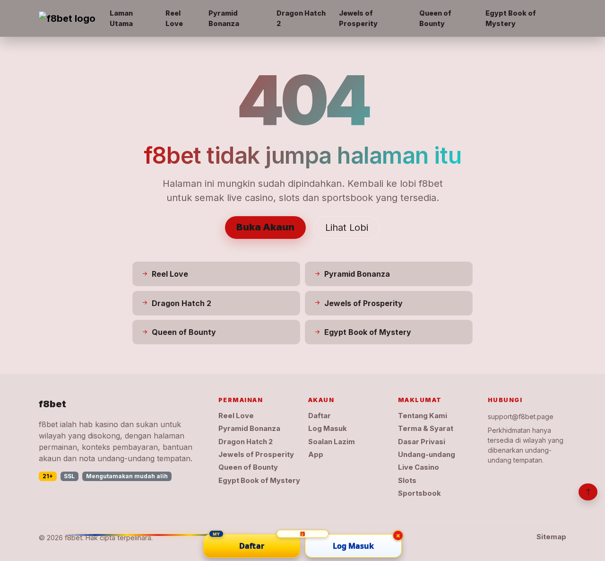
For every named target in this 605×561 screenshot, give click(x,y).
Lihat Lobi (346, 227)
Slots (407, 480)
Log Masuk (327, 428)
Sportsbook (419, 493)
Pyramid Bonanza (223, 18)
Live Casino (418, 467)
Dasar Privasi (421, 442)
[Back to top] (588, 491)
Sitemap (551, 537)
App (315, 454)
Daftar (319, 416)
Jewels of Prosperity (358, 18)
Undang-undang (426, 454)
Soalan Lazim (331, 442)
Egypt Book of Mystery (510, 18)
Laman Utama (121, 18)
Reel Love (174, 18)
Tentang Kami (422, 416)
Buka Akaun (265, 227)
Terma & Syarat (425, 428)
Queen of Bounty (435, 18)
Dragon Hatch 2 (301, 18)
